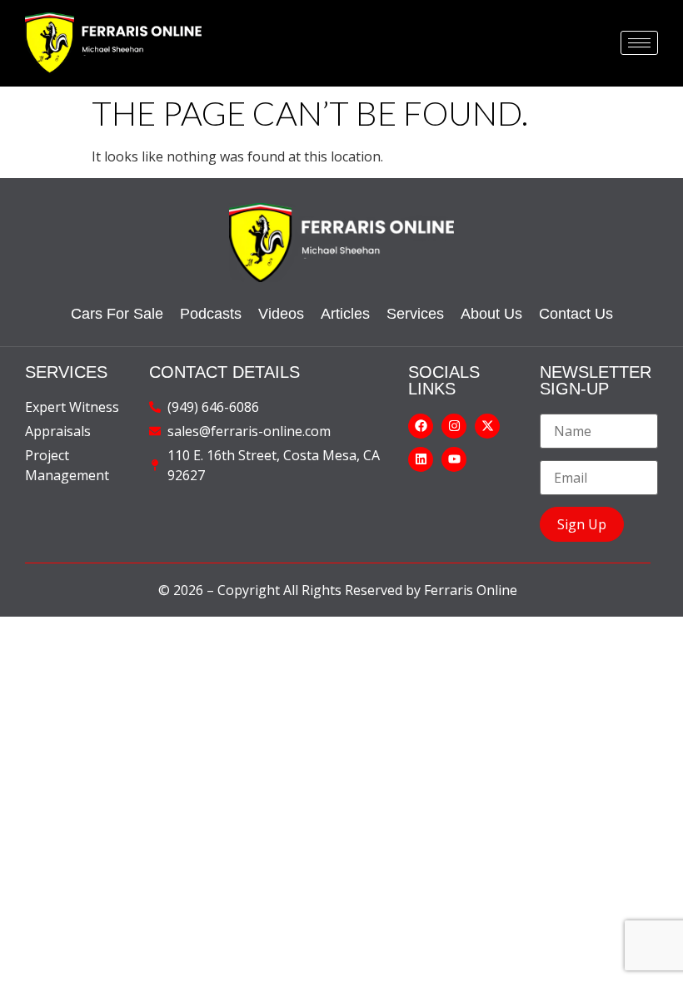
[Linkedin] (420, 459)
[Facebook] (420, 426)
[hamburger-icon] (639, 43)
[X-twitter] (487, 426)
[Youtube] (453, 459)
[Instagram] (453, 426)
